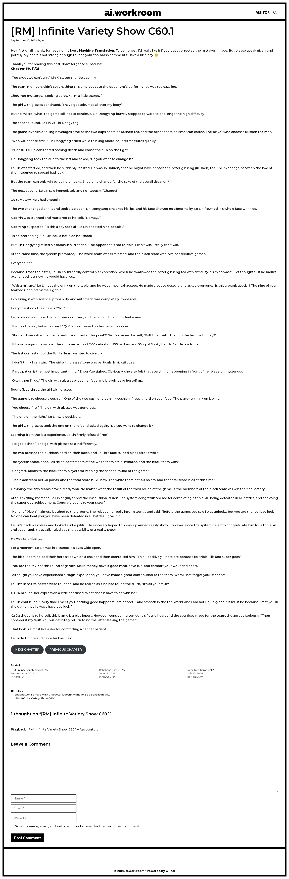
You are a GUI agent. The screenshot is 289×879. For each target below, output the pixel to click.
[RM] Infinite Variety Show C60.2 (35, 698)
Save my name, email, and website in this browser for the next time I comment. (77, 826)
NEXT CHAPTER (27, 649)
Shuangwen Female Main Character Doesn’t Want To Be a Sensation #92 (62, 694)
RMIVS (19, 690)
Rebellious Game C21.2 (200, 670)
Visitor (263, 13)
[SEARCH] (275, 12)
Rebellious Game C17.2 (112, 670)
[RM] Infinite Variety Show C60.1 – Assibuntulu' (63, 729)
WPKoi (170, 871)
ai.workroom (132, 12)
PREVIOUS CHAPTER (66, 649)
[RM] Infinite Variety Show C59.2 (30, 670)
